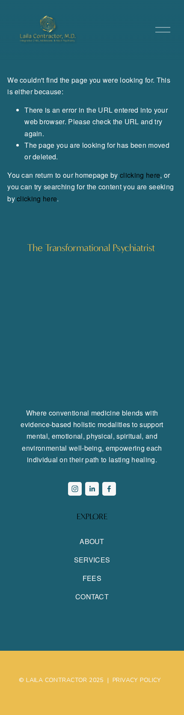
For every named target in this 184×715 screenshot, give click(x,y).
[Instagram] (75, 489)
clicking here (140, 175)
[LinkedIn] (92, 489)
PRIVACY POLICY (137, 680)
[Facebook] (109, 489)
